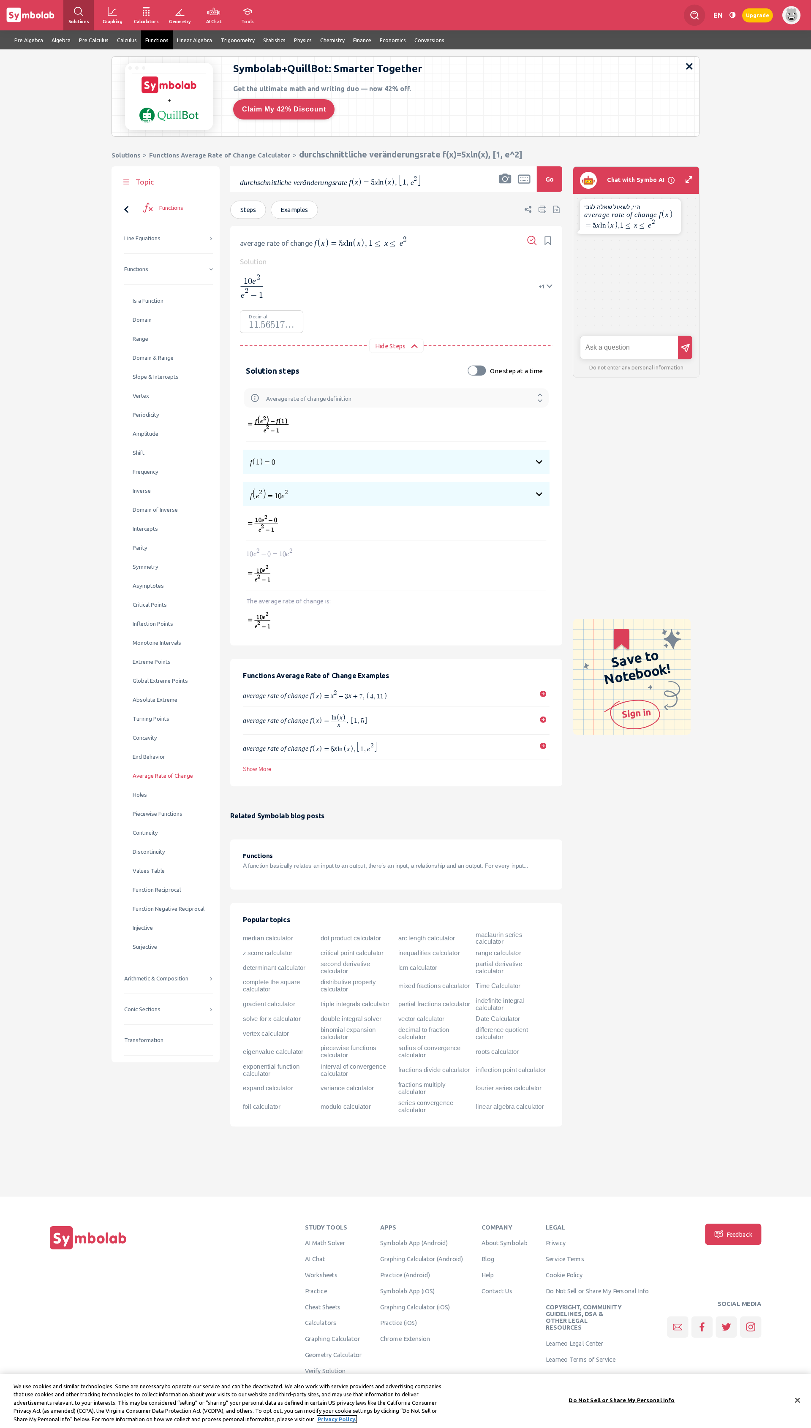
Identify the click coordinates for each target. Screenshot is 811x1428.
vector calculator (421, 1018)
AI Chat (315, 1259)
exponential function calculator (271, 1070)
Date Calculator (498, 1018)
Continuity (145, 833)
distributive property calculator (348, 986)
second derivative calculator (345, 968)
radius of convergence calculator (429, 1052)
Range (140, 339)
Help (488, 1274)
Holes (140, 795)
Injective (143, 928)
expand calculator (268, 1088)
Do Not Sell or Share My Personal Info (597, 1290)
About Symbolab (505, 1243)
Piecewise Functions (157, 814)
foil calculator (261, 1106)
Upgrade (757, 15)
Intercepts (145, 529)
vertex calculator (266, 1033)
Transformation (143, 1040)
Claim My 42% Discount (284, 109)
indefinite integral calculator (500, 1004)
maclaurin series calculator (499, 938)
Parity (140, 548)
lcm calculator (417, 967)
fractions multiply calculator (422, 1088)
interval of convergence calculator (353, 1070)
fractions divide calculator (434, 1070)
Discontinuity (149, 852)
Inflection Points (153, 624)
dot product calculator (351, 938)
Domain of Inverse (155, 510)
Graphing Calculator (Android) (421, 1259)
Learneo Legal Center (574, 1343)
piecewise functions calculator (348, 1052)
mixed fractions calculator (434, 986)
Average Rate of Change (163, 776)
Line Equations (142, 238)
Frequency (145, 472)
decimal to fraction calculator (423, 1033)
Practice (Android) (405, 1274)
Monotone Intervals (157, 643)
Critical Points (150, 605)
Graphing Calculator (332, 1339)
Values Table (149, 871)
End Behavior (149, 757)
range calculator (498, 953)
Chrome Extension (405, 1339)
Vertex (141, 396)
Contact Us (497, 1290)
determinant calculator (274, 967)
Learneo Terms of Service (580, 1359)
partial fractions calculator (434, 1004)
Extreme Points (152, 662)
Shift (138, 453)
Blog (488, 1259)
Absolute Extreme (155, 700)
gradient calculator (269, 1004)
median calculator (268, 938)
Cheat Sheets (323, 1306)
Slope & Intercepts (156, 377)
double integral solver (351, 1018)
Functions (136, 269)
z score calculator (267, 953)
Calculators (321, 1322)
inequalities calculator (429, 953)
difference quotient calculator (502, 1033)
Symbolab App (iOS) (407, 1290)
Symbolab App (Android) (414, 1243)
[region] (405, 1401)
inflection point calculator (510, 1070)
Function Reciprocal (157, 890)
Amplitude (145, 434)
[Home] (88, 1249)
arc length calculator (426, 938)
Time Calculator (498, 986)
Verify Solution (325, 1370)
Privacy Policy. (337, 1419)
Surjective (145, 947)
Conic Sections (142, 1009)
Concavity (145, 738)
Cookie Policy (564, 1274)
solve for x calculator (271, 1018)
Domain (142, 320)
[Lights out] (732, 15)
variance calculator (347, 1088)
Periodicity (146, 415)
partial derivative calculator (499, 968)
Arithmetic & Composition (156, 978)
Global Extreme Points (160, 681)
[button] (505, 184)
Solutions (126, 155)
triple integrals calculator (355, 1004)
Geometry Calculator (333, 1354)
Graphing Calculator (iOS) (415, 1306)
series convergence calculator (426, 1106)
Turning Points (151, 719)
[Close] (797, 1400)
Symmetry (145, 567)
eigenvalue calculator (273, 1051)
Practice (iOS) (398, 1322)
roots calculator (497, 1051)
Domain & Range (153, 358)
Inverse (142, 491)
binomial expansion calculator (348, 1033)
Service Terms (565, 1259)
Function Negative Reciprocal (168, 909)
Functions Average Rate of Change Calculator (219, 155)
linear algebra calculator (510, 1106)
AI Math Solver (325, 1243)
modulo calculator (345, 1106)
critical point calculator (352, 953)
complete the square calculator (271, 986)
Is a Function (148, 301)
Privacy (556, 1243)
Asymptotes (148, 586)
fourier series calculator (508, 1088)
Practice (316, 1290)
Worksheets (321, 1274)
